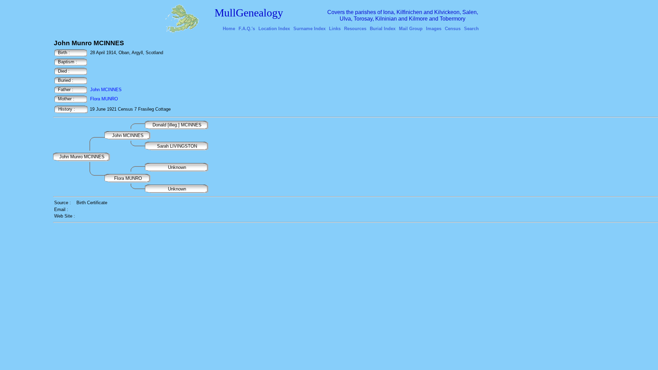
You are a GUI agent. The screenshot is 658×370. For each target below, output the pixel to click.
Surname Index (309, 28)
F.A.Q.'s (247, 28)
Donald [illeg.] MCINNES (178, 124)
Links (335, 28)
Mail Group (411, 28)
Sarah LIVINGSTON (177, 146)
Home (229, 28)
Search (471, 28)
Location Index (274, 28)
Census (453, 28)
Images (433, 28)
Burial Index (382, 28)
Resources (355, 28)
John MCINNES (106, 89)
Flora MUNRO (104, 98)
